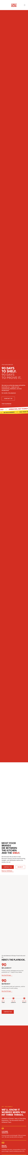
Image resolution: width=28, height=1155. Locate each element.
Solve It (20, 867)
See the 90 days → (7, 975)
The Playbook (6, 403)
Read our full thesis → (8, 871)
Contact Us (8, 398)
